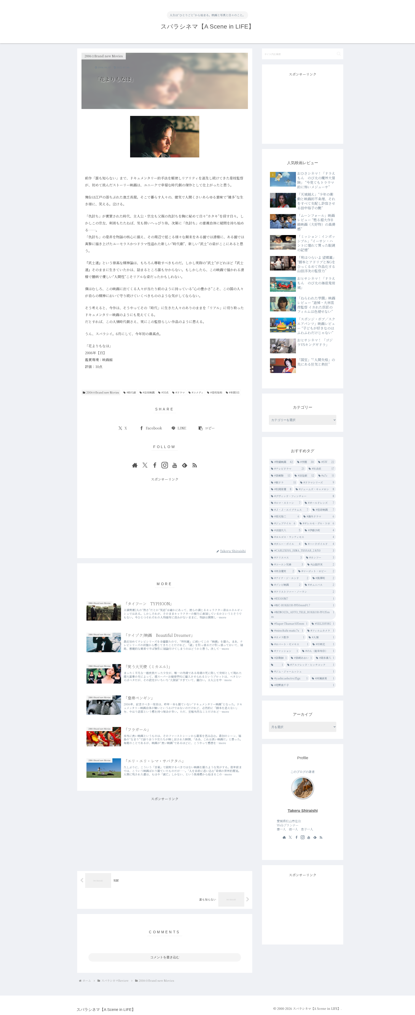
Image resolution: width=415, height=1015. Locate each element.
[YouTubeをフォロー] (174, 465)
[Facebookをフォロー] (154, 465)
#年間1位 (234, 392)
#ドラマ (180, 392)
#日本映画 (149, 392)
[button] (206, 428)
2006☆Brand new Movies (102, 392)
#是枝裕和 (216, 392)
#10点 (165, 392)
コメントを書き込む (164, 957)
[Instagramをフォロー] (164, 465)
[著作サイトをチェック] (135, 465)
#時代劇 (131, 392)
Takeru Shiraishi (303, 810)
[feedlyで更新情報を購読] (184, 465)
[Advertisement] (164, 513)
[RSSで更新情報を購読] (194, 465)
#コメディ (197, 392)
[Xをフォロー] (144, 465)
